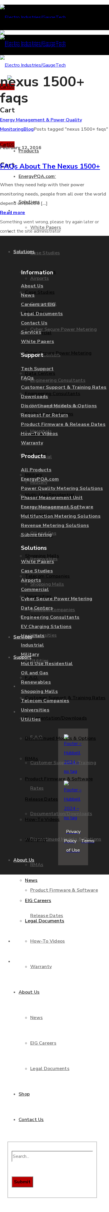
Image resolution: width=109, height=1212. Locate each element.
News (28, 295)
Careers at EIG (38, 304)
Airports (31, 580)
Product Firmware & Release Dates (63, 424)
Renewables (36, 682)
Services (31, 332)
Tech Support (37, 369)
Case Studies (37, 571)
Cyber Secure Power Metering (56, 599)
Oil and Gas (35, 673)
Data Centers (37, 608)
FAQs (27, 378)
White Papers (37, 341)
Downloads (34, 396)
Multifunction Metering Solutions (61, 516)
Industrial (32, 645)
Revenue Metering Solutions (55, 525)
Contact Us (34, 323)
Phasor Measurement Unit (52, 497)
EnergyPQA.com (40, 479)
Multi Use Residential (47, 663)
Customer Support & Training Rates (64, 387)
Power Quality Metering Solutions (62, 488)
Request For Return (44, 415)
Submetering (36, 535)
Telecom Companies (45, 701)
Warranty (32, 443)
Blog (29, 129)
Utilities (31, 719)
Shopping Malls (39, 691)
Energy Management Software (57, 507)
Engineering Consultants (50, 617)
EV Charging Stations (46, 626)
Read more (12, 212)
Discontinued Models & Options (59, 406)
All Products (36, 470)
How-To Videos (39, 433)
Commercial (35, 589)
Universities (35, 710)
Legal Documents (42, 314)
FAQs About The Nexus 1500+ (50, 166)
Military (30, 654)
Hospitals (33, 636)
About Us (32, 286)
